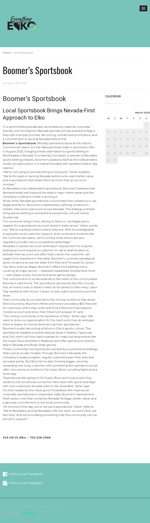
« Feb (109, 166)
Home (7, 52)
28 (140, 153)
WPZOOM (29, 513)
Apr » (118, 166)
